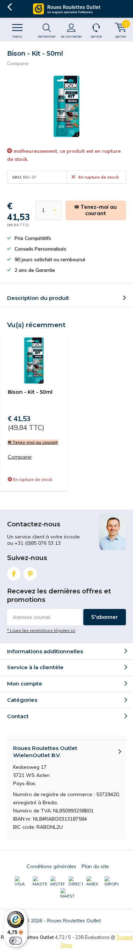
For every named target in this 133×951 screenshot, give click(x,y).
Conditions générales (51, 866)
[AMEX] (93, 881)
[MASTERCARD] (40, 881)
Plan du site (95, 866)
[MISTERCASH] (57, 881)
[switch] (15, 941)
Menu (17, 36)
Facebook (14, 574)
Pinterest (30, 574)
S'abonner (104, 617)
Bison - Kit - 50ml (30, 392)
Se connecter (71, 36)
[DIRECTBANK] (75, 881)
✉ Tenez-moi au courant (95, 210)
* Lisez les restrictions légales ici (41, 630)
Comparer (18, 63)
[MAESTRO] (67, 893)
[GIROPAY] (111, 881)
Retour (9, 7)
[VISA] (22, 881)
